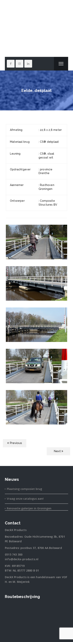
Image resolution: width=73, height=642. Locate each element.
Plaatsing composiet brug (24, 489)
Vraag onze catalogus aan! (25, 498)
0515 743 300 (13, 554)
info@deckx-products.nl (21, 559)
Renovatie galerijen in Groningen (29, 508)
